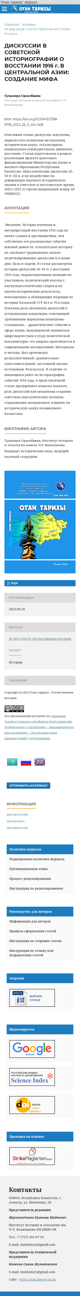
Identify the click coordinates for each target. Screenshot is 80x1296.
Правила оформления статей (32, 931)
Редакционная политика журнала (36, 859)
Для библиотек (17, 828)
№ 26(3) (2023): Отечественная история (37, 29)
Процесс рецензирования (30, 878)
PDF (14, 583)
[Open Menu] (4, 8)
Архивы (29, 24)
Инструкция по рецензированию (36, 888)
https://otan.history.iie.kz (37, 1279)
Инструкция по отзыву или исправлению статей (31, 952)
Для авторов (16, 821)
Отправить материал (28, 785)
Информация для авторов (29, 921)
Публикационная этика (28, 869)
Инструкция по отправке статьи (35, 941)
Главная (11, 24)
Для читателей (17, 814)
